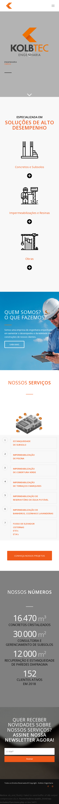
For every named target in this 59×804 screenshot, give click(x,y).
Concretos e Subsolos (29, 167)
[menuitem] (53, 5)
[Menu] (53, 5)
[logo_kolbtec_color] (24, 5)
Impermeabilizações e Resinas (29, 213)
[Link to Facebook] (48, 786)
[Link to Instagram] (52, 786)
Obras (29, 259)
